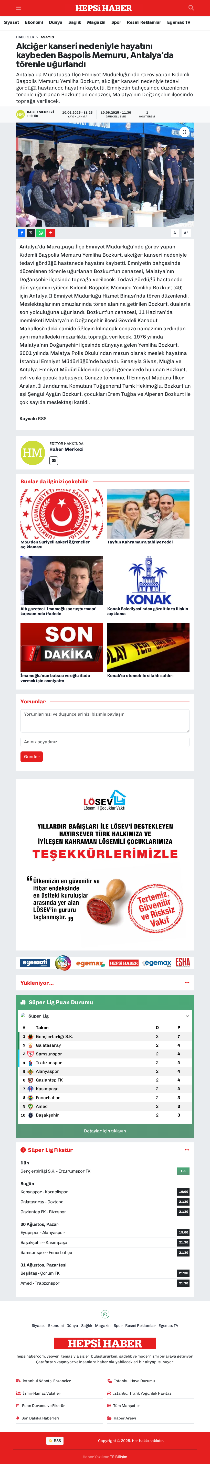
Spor (116, 22)
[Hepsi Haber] (104, 8)
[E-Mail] (53, 460)
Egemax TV (179, 22)
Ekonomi (34, 22)
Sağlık (74, 22)
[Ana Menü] (18, 7)
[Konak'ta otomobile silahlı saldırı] (148, 647)
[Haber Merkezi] (32, 452)
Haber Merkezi (66, 449)
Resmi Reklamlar (144, 22)
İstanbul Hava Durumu (134, 1381)
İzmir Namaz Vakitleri (42, 1393)
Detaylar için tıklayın (105, 1130)
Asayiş (47, 37)
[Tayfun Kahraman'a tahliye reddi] (148, 513)
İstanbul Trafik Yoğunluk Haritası (143, 1393)
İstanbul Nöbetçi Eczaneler (47, 1381)
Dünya (55, 22)
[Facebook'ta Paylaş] (21, 233)
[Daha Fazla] (50, 233)
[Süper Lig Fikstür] (187, 1149)
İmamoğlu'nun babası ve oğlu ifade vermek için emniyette (55, 678)
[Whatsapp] (105, 1314)
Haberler (25, 37)
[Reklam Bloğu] (105, 864)
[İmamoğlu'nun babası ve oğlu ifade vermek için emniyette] (61, 647)
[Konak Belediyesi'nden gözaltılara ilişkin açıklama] (148, 580)
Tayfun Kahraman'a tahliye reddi (140, 542)
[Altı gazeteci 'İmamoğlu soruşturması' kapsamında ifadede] (61, 580)
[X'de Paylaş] (31, 233)
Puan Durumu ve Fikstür (43, 1405)
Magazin (96, 22)
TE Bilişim (118, 1457)
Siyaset (11, 22)
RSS (57, 1440)
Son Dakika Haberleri (40, 1418)
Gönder (31, 756)
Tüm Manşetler (126, 1405)
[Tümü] (187, 982)
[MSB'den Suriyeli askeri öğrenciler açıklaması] (61, 513)
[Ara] (191, 8)
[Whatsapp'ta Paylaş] (40, 233)
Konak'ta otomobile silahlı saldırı (140, 675)
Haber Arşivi (125, 1418)
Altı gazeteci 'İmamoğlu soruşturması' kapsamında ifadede (58, 611)
